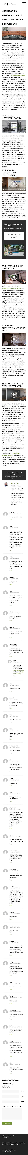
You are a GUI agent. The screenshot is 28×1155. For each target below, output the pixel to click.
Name (22, 1092)
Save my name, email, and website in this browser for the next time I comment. (12, 1107)
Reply (11, 519)
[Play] (3, 132)
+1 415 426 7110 (6, 1151)
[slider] (11, 189)
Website (22, 1101)
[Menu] (23, 1)
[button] (14, 127)
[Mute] (24, 132)
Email (22, 1097)
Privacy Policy (5, 1137)
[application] (14, 126)
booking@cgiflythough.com (9, 1150)
